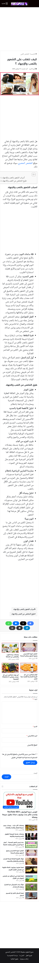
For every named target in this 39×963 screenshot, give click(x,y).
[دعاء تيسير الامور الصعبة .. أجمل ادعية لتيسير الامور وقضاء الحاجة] (31, 844)
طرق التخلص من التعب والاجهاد (14, 180)
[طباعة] (12, 628)
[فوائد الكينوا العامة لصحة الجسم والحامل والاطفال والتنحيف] (31, 861)
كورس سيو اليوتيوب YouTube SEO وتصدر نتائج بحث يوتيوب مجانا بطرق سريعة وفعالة (19, 815)
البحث (35, 773)
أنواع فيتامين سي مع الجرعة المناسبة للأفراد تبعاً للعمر (29, 677)
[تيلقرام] (27, 628)
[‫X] (23, 623)
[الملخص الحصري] (19, 4)
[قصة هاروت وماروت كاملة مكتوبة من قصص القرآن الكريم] (31, 869)
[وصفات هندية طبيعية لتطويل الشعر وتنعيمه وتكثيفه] (31, 836)
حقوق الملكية (15, 959)
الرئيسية (32, 54)
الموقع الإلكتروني (32, 745)
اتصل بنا (21, 955)
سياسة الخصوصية (12, 955)
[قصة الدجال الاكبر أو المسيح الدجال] (31, 895)
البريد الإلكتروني (32, 736)
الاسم (35, 726)
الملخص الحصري (25, 163)
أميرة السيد (32, 69)
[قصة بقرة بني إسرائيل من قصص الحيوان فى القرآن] (31, 878)
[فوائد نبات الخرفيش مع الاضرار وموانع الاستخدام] (31, 887)
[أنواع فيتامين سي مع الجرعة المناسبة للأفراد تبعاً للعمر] (28, 668)
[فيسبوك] (30, 623)
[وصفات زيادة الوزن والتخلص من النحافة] (10, 648)
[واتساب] (8, 623)
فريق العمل (29, 955)
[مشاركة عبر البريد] (19, 628)
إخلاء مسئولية (24, 959)
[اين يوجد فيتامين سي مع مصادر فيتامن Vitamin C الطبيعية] (10, 668)
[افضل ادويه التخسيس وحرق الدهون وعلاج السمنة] (28, 647)
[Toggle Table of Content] (32, 174)
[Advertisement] (19, 28)
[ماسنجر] (16, 623)
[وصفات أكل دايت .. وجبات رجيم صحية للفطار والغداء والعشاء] (31, 827)
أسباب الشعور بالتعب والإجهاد (13, 177)
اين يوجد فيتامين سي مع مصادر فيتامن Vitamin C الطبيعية (10, 677)
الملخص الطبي (24, 54)
